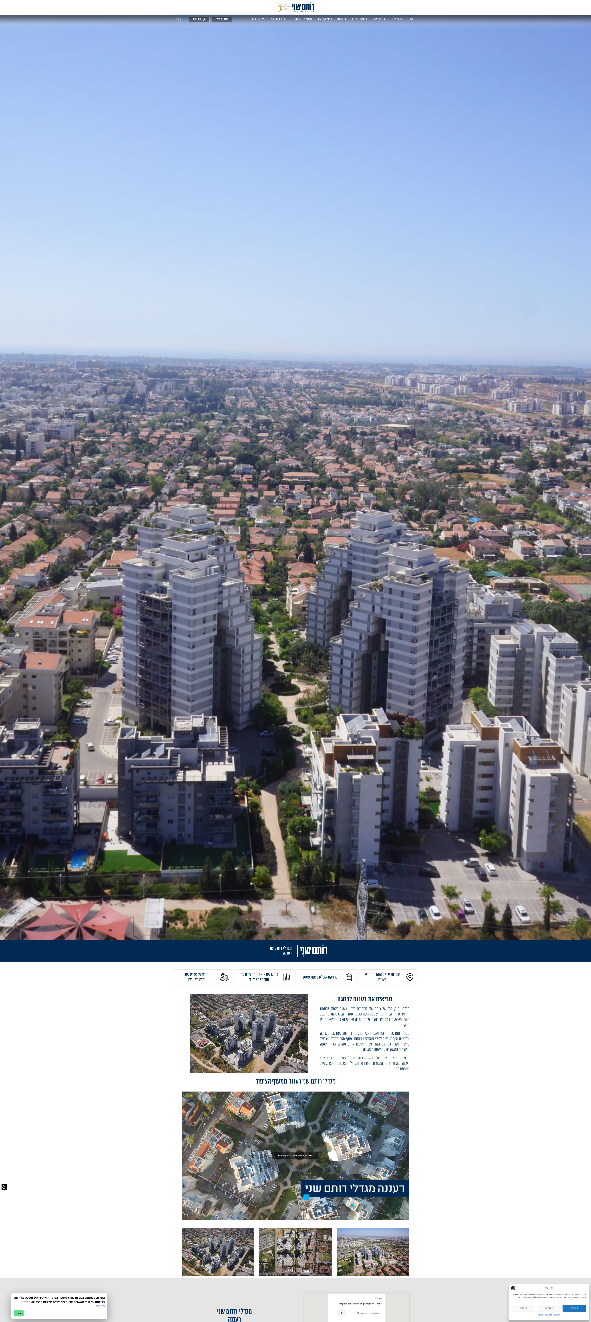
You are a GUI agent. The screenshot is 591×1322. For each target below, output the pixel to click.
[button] (4, 1187)
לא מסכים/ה (549, 1308)
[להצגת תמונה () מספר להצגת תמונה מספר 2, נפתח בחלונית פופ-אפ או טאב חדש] (295, 1252)
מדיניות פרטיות (548, 1315)
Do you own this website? (368, 1313)
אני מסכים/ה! (574, 1308)
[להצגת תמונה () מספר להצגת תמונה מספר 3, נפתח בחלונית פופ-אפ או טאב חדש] (218, 1252)
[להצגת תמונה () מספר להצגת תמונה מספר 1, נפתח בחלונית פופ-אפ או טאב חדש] (373, 1252)
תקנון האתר (540, 1315)
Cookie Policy (557, 1315)
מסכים (19, 1313)
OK (341, 1313)
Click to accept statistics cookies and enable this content (295, 1155)
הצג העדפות (523, 1308)
